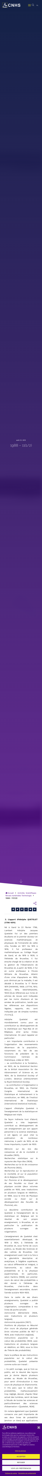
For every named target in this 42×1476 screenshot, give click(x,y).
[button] (39, 1427)
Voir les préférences (21, 1468)
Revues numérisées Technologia (18, 895)
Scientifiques (31, 893)
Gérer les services (20, 1451)
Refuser (21, 1462)
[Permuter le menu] (29, 5)
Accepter (21, 1456)
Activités (21, 893)
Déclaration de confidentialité (27, 1473)
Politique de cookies (11, 1473)
